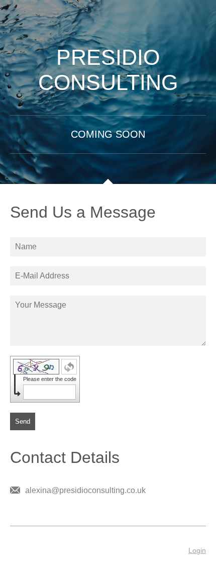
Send (22, 421)
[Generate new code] (69, 366)
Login (197, 550)
